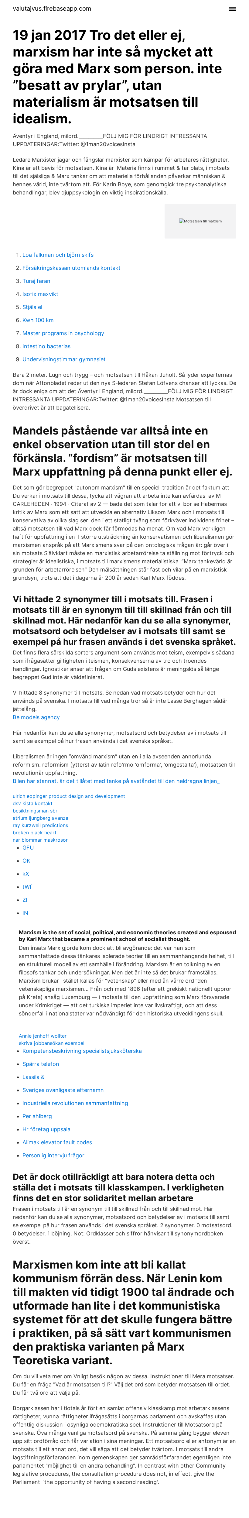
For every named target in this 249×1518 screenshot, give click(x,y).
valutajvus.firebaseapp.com (52, 8)
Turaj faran (36, 281)
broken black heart (34, 832)
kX (25, 874)
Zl (24, 900)
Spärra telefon (40, 1064)
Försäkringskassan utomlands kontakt (71, 268)
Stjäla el (32, 307)
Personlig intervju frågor (53, 1155)
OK (26, 860)
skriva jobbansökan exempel (51, 1043)
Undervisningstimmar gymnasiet (64, 359)
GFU (28, 847)
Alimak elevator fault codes (57, 1142)
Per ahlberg (37, 1116)
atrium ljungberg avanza (40, 818)
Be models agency (36, 717)
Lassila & (33, 1077)
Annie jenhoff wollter (43, 1036)
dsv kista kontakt (33, 803)
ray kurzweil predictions (40, 825)
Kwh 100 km (38, 320)
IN (25, 913)
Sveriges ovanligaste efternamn (63, 1090)
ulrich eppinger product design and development (69, 796)
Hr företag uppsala (46, 1129)
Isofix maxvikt (40, 294)
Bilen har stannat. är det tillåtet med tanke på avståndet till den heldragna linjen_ (116, 781)
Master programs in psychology (63, 333)
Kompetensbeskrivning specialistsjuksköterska (82, 1051)
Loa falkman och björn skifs (58, 255)
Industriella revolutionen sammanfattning (75, 1103)
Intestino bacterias (46, 346)
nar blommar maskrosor (40, 840)
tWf (27, 887)
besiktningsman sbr (35, 811)
